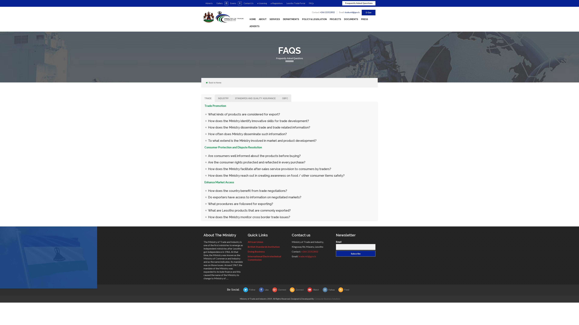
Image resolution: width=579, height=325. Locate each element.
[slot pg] (275, 290)
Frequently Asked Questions (359, 3)
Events (233, 3)
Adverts (209, 3)
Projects (335, 19)
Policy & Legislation (314, 19)
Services (275, 19)
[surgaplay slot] (246, 290)
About (263, 19)
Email (339, 241)
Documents (351, 19)
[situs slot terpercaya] (310, 290)
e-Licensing (262, 3)
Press (364, 19)
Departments (291, 19)
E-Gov (368, 12)
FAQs (311, 3)
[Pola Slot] (293, 290)
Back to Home (215, 83)
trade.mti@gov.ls (352, 12)
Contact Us (248, 3)
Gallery (219, 3)
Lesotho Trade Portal (295, 3)
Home (253, 19)
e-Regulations (277, 3)
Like (267, 290)
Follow (332, 290)
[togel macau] (341, 290)
